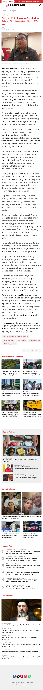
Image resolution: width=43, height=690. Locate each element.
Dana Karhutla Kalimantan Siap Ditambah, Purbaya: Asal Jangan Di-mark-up (26, 477)
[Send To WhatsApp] (40, 350)
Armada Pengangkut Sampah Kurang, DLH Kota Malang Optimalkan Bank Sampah (32, 414)
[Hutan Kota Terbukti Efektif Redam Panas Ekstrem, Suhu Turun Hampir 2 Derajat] (11, 364)
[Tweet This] (28, 350)
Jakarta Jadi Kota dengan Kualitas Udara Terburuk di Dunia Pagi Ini (11, 393)
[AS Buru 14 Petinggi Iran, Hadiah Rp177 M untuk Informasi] (22, 610)
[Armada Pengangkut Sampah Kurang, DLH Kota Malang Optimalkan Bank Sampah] (32, 405)
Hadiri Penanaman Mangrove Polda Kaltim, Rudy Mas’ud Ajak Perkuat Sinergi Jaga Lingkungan (31, 393)
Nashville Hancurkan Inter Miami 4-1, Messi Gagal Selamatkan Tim (10, 535)
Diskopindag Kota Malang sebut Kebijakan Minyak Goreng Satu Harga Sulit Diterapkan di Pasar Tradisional (23, 573)
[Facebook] (14, 676)
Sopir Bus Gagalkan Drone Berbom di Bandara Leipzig (20, 652)
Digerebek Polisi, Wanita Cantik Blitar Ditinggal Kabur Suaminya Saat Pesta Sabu (21, 580)
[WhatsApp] (29, 676)
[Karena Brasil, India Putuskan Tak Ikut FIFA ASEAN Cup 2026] (32, 526)
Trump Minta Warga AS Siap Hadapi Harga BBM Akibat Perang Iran (20, 638)
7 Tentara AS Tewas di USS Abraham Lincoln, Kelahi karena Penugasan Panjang (21, 645)
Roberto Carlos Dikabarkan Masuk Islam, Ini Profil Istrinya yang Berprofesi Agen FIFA (21, 517)
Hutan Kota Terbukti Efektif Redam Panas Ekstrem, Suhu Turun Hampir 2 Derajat (11, 373)
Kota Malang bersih (9, 344)
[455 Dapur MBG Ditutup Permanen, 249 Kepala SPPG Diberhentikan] (21, 445)
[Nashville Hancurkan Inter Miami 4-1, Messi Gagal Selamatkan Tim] (11, 526)
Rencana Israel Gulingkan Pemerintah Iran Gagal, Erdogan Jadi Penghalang (21, 631)
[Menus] (3, 5)
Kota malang (21, 340)
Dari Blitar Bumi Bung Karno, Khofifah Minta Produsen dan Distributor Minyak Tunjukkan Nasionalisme (20, 588)
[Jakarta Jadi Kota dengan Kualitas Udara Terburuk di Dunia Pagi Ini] (11, 384)
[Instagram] (25, 676)
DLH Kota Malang (8, 340)
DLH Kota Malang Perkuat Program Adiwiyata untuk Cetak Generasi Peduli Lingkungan (10, 414)
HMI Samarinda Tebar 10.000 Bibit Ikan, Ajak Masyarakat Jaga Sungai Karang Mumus (31, 373)
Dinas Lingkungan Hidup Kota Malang (15, 336)
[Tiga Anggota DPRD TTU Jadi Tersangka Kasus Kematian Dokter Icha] (8, 468)
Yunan (8, 28)
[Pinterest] (21, 676)
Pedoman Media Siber (18, 682)
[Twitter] (18, 676)
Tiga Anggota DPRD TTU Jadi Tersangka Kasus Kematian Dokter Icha (26, 467)
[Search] (40, 5)
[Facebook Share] (24, 350)
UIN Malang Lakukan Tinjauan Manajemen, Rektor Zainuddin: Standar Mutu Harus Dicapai (23, 552)
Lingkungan (6, 15)
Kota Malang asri (34, 340)
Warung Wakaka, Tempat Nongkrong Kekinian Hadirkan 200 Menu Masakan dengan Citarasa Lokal (21, 559)
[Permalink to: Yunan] (3, 28)
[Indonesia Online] (15, 5)
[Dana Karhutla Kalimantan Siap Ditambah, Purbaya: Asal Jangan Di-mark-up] (8, 477)
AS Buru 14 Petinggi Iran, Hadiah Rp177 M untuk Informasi (21, 625)
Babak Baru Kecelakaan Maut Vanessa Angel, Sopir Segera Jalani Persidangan (23, 566)
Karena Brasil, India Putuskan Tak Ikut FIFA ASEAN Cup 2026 (30, 535)
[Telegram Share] (36, 350)
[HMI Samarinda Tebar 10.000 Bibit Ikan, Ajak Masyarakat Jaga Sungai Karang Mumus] (32, 364)
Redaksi (30, 682)
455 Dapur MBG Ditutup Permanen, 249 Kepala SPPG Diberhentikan (20, 460)
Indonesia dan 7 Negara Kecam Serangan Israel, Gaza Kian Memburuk (21, 658)
